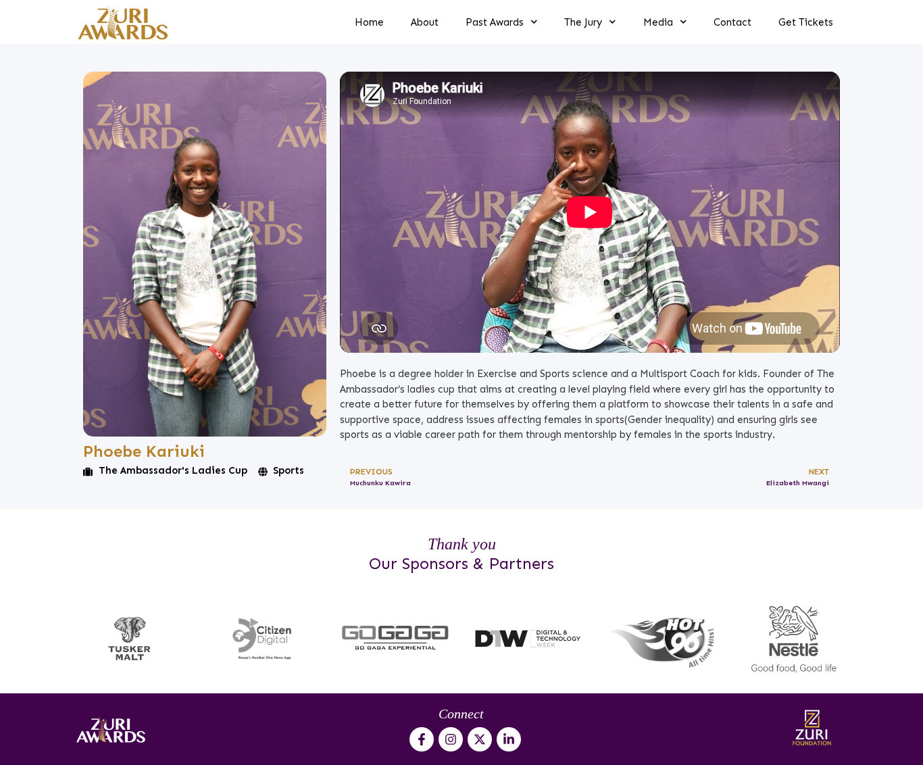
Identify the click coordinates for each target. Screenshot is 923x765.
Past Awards (495, 22)
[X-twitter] (480, 739)
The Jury (583, 22)
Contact (732, 22)
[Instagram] (451, 739)
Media (658, 22)
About (425, 22)
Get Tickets (805, 22)
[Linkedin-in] (509, 739)
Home (369, 22)
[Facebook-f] (421, 739)
